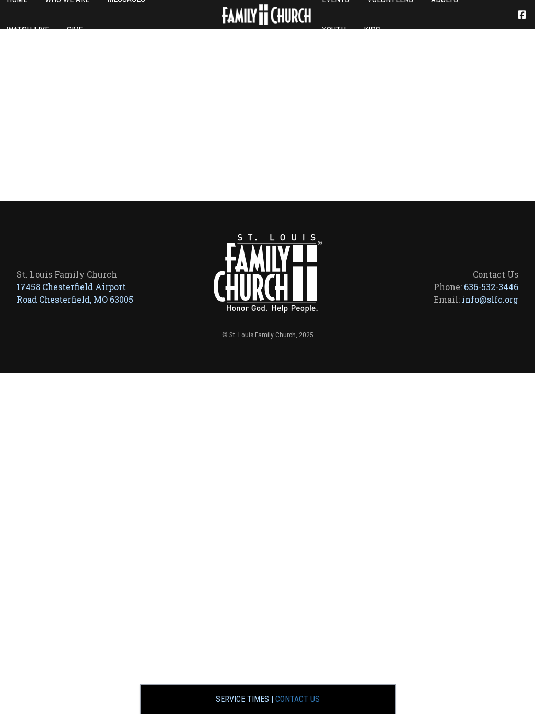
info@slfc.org (490, 299)
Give (75, 30)
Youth (334, 30)
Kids (372, 30)
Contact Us (297, 699)
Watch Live (28, 30)
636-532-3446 (491, 286)
